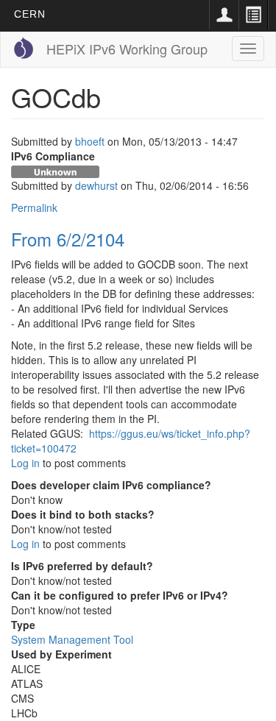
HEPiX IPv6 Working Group (127, 48)
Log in (25, 462)
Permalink (34, 207)
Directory (253, 14)
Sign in (223, 14)
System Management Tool (72, 639)
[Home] (23, 48)
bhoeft (90, 141)
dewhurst (96, 185)
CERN (30, 14)
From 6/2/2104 (67, 239)
